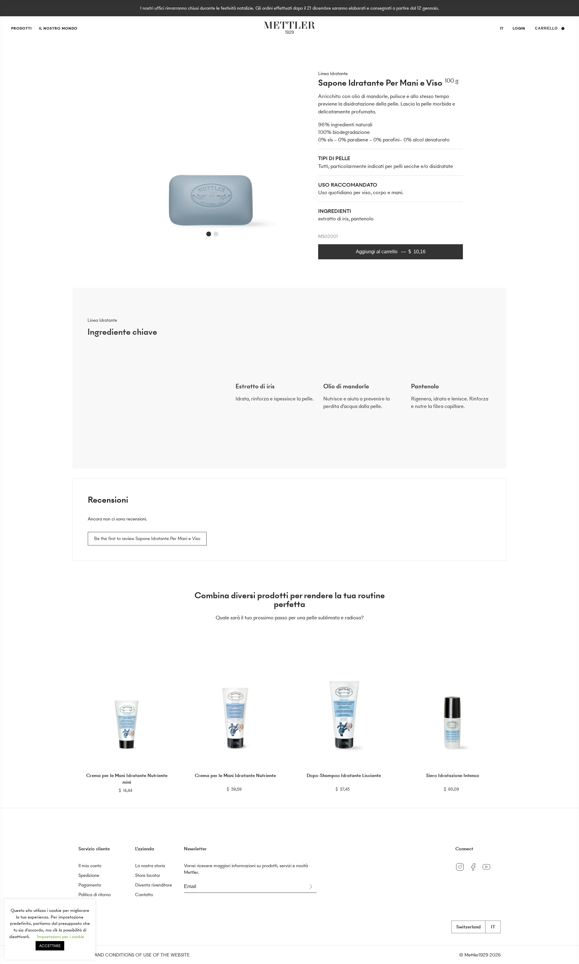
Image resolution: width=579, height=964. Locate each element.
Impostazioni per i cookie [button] (60, 937)
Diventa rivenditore (153, 885)
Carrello (546, 28)
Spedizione (88, 875)
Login (519, 28)
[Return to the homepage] (289, 28)
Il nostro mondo (58, 28)
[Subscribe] (311, 887)
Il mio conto (89, 865)
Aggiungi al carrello (391, 251)
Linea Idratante (333, 73)
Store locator (147, 875)
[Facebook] (475, 871)
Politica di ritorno (94, 894)
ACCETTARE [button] (50, 945)
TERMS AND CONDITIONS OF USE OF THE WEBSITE (134, 955)
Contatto (144, 894)
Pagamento (89, 885)
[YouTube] (488, 871)
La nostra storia (150, 865)
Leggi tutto (127, 790)
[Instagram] (462, 871)
